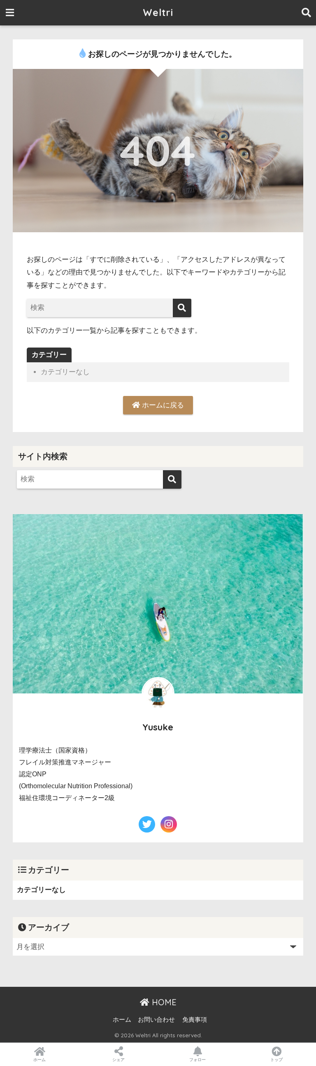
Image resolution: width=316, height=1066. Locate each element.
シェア (118, 1059)
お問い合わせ (156, 1019)
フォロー (197, 1059)
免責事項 (194, 1019)
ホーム (122, 1019)
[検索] (182, 308)
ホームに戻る (162, 405)
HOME (163, 1002)
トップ (276, 1059)
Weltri (158, 12)
